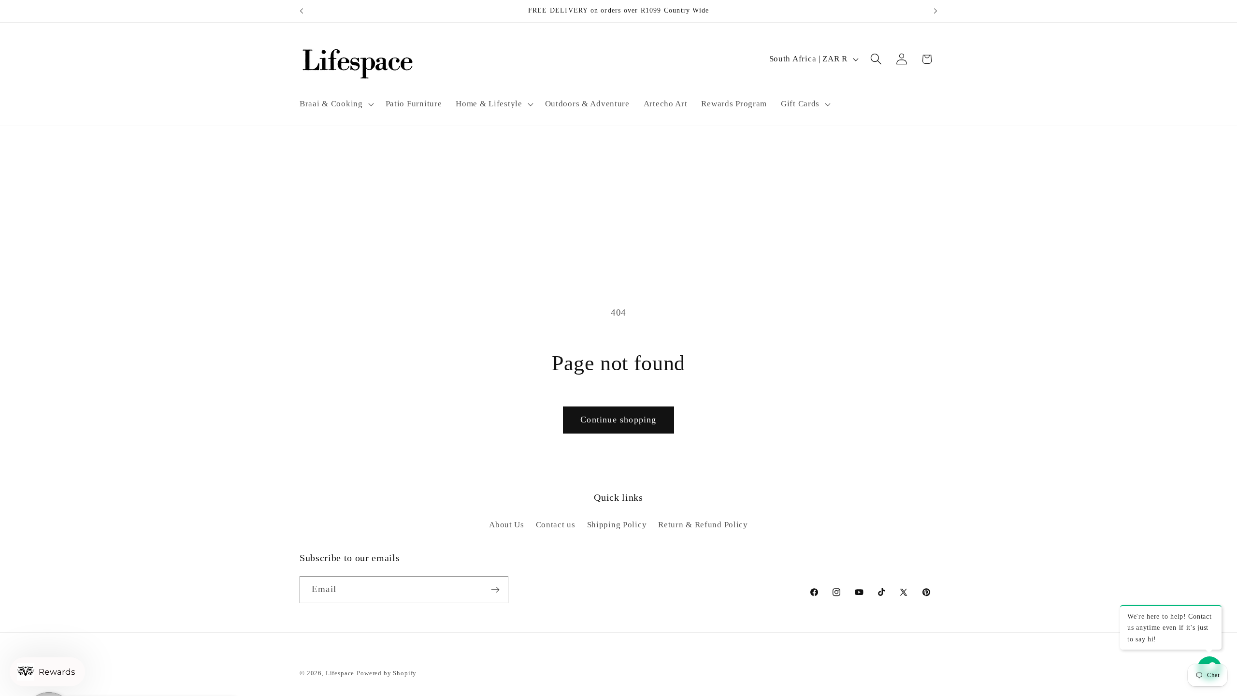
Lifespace (340, 673)
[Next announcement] (935, 11)
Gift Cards (800, 103)
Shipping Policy (617, 524)
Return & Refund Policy (703, 524)
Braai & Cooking (331, 103)
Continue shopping (618, 419)
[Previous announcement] (301, 11)
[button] (336, 104)
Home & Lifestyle (489, 103)
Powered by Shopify (387, 673)
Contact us (555, 524)
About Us (506, 524)
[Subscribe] (495, 589)
